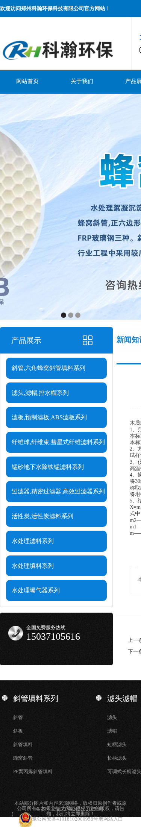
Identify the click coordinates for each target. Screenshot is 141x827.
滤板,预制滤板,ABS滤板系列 (49, 417)
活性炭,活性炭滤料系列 (42, 516)
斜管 (18, 717)
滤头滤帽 (122, 698)
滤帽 (112, 731)
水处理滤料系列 (33, 541)
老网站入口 (111, 819)
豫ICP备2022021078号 (79, 809)
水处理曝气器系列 (36, 590)
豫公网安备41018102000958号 (65, 819)
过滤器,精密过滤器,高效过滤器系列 (58, 491)
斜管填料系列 (35, 698)
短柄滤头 (117, 744)
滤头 (112, 717)
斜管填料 (23, 744)
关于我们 (82, 81)
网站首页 (27, 81)
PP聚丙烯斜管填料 (33, 771)
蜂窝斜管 (23, 758)
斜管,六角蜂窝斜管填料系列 (48, 368)
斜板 (18, 731)
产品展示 (26, 340)
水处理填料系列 (33, 566)
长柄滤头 (117, 758)
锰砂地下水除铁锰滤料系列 (48, 467)
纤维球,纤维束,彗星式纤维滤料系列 (58, 442)
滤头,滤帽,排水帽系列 (40, 393)
